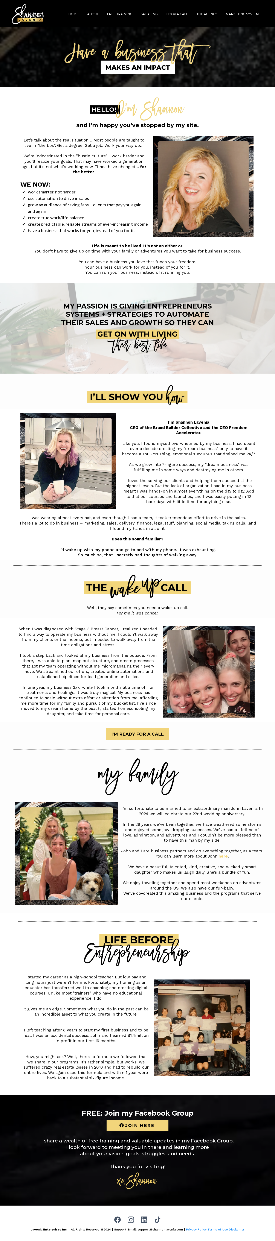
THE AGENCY (207, 14)
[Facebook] (117, 1219)
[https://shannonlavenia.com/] (28, 14)
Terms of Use (218, 1229)
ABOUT (92, 14)
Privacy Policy (196, 1229)
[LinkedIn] (144, 1219)
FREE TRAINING (119, 14)
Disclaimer (236, 1229)
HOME (73, 14)
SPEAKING (149, 14)
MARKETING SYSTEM (242, 14)
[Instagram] (131, 1219)
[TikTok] (157, 1219)
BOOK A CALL (177, 14)
